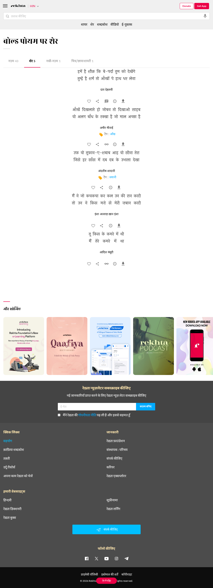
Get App (201, 6)
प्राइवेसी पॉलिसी (89, 574)
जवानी (112, 177)
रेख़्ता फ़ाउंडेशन (115, 441)
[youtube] (106, 558)
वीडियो (114, 24)
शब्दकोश (102, 24)
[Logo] (18, 6)
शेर (32, 61)
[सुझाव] (115, 102)
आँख (112, 134)
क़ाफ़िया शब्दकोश (13, 449)
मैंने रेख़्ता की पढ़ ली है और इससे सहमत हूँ (96, 415)
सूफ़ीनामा (112, 500)
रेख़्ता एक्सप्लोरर (116, 476)
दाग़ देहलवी (106, 90)
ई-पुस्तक (127, 24)
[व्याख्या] (107, 102)
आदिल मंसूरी (106, 252)
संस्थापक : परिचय (117, 449)
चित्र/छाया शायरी (82, 61)
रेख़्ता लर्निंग (113, 508)
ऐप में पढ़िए (106, 580)
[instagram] (116, 558)
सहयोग (7, 441)
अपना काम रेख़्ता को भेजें (18, 476)
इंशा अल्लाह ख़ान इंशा (107, 214)
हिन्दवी (7, 500)
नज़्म (13, 61)
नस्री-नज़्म (53, 61)
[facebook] (86, 558)
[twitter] (96, 558)
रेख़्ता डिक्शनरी (12, 508)
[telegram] (126, 558)
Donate (186, 6)
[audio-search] (205, 16)
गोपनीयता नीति (87, 415)
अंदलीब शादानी (106, 171)
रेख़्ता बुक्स (9, 517)
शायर (84, 24)
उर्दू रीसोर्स (9, 467)
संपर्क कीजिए (114, 458)
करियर (110, 467)
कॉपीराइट (126, 574)
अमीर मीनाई (106, 128)
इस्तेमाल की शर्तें (109, 574)
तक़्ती (6, 458)
